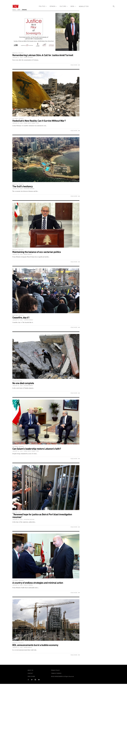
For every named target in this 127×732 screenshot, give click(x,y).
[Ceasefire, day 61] (45, 290)
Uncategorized (17, 381)
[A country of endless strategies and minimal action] (45, 556)
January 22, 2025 (17, 519)
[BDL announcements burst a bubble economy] (45, 620)
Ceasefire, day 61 (20, 317)
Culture (15, 512)
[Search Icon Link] (114, 9)
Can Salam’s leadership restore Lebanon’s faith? (36, 448)
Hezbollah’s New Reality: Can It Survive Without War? (39, 120)
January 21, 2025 (17, 647)
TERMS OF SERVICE (56, 673)
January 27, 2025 (17, 320)
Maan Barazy (28, 254)
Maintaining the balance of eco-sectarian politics (36, 251)
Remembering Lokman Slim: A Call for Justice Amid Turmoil (42, 55)
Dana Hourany (28, 57)
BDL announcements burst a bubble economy (35, 644)
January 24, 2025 (17, 385)
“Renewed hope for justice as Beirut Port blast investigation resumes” (42, 516)
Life (19, 512)
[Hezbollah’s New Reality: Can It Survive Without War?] (45, 94)
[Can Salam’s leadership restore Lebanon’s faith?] (45, 422)
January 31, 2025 (17, 57)
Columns (15, 118)
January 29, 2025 (17, 188)
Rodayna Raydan (29, 188)
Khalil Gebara (28, 585)
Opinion (21, 118)
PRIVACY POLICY (55, 670)
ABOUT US (30, 670)
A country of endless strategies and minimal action (37, 582)
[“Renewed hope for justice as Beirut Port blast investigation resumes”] (45, 487)
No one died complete (23, 383)
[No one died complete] (45, 356)
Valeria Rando (28, 320)
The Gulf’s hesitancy (22, 186)
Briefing (15, 315)
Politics (21, 53)
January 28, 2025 (17, 254)
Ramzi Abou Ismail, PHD (31, 123)
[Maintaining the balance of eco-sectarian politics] (45, 225)
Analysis (15, 53)
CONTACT (30, 673)
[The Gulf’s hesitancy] (45, 159)
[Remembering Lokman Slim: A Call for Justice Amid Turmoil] (45, 32)
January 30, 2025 (17, 123)
